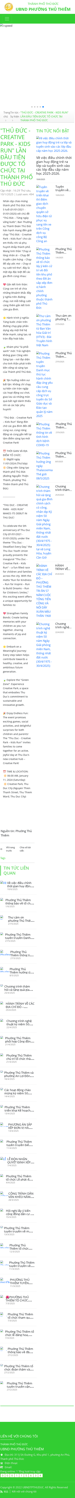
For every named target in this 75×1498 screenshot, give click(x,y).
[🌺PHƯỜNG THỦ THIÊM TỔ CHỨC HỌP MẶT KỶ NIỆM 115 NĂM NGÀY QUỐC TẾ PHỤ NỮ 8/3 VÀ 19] (3, 1296)
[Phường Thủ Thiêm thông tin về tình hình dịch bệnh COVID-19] (5, 952)
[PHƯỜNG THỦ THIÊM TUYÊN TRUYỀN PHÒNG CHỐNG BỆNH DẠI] (5, 1280)
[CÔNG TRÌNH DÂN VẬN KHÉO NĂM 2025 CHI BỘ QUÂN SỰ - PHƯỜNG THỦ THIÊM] (4, 1193)
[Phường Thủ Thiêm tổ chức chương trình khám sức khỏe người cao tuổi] (4, 1245)
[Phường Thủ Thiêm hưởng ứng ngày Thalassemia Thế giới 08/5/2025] (5, 969)
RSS (6, 1491)
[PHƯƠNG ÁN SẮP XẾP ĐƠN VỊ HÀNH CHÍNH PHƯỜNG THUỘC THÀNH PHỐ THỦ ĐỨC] (4, 1124)
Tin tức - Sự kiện (15, 114)
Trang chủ (6, 114)
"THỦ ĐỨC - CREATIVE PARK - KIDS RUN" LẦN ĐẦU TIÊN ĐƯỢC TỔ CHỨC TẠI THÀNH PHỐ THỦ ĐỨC (44, 116)
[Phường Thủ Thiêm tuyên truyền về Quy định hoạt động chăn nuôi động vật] (4, 1263)
